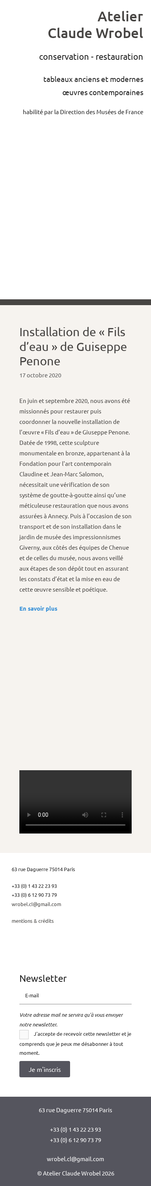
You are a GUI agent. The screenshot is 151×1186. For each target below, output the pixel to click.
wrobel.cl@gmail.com (36, 904)
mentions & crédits (33, 920)
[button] (44, 1069)
